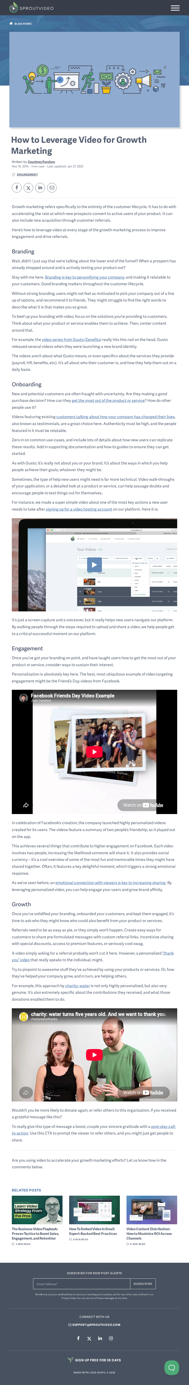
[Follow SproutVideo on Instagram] (110, 1338)
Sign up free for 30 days (98, 1360)
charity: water (77, 985)
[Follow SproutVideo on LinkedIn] (99, 1338)
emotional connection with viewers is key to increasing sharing (110, 882)
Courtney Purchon (41, 161)
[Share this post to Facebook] (17, 188)
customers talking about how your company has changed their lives (115, 416)
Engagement (27, 174)
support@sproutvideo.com (96, 1325)
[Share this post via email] (52, 188)
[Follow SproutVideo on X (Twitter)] (89, 1338)
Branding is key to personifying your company (84, 277)
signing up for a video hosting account (79, 509)
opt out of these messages (100, 1298)
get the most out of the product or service (108, 400)
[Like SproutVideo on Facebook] (78, 1338)
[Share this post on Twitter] (28, 188)
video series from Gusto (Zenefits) (71, 339)
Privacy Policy (69, 1298)
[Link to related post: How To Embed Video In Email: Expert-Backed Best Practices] (94, 1210)
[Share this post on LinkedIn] (40, 188)
